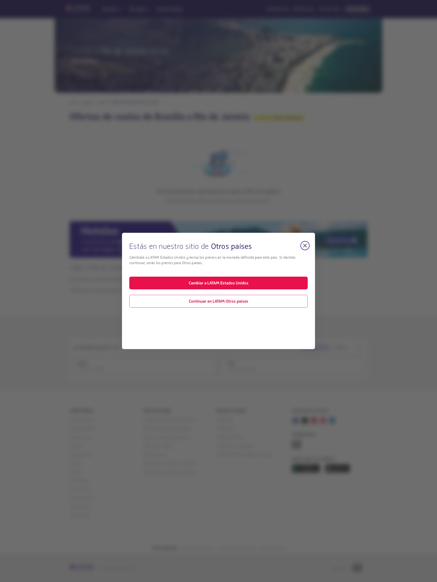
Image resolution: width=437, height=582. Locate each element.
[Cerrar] (305, 245)
